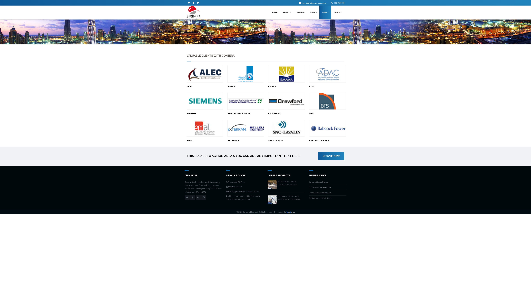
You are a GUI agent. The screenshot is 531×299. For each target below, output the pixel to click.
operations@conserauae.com (314, 3)
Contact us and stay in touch (320, 198)
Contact (338, 12)
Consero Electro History (318, 182)
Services (301, 12)
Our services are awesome (320, 187)
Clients (325, 12)
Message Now (331, 156)
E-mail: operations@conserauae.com (243, 191)
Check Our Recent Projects (320, 193)
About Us (287, 12)
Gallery (313, 12)
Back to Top (523, 291)
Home (275, 12)
